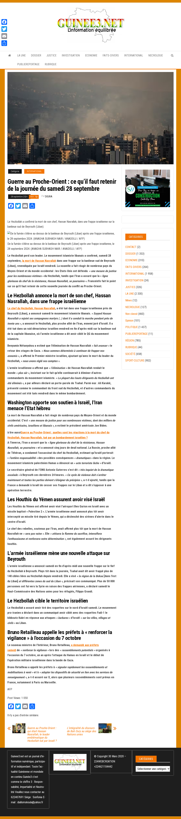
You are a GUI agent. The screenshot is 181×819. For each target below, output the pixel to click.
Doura (48, 196)
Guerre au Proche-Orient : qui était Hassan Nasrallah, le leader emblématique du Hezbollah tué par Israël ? (42, 734)
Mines (128, 300)
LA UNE (21, 55)
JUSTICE (51, 55)
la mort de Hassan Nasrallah (39, 260)
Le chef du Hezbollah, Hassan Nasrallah (31, 308)
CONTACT (130, 247)
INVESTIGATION (71, 55)
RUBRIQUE (50, 64)
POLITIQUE (131, 327)
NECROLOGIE (155, 55)
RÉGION (129, 340)
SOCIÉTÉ (130, 354)
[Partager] (4, 43)
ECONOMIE (91, 55)
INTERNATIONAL (133, 55)
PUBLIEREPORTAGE (28, 64)
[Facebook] (4, 21)
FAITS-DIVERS (111, 55)
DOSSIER (36, 55)
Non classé (131, 314)
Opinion (129, 320)
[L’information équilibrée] (9, 55)
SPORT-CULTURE (134, 360)
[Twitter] (4, 29)
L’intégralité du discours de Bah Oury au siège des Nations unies (81, 731)
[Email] (4, 36)
